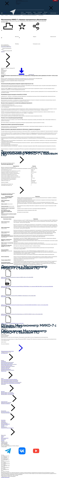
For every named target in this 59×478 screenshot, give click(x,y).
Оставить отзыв (4, 328)
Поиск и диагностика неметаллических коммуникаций (10, 383)
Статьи (2, 437)
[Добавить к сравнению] (8, 26)
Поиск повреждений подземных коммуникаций (9, 381)
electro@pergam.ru (4, 353)
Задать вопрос (3, 334)
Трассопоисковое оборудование (7, 363)
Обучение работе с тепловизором (7, 392)
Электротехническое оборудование (7, 362)
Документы (3, 72)
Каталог (2, 360)
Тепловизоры (3, 361)
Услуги (2, 378)
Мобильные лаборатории (5, 367)
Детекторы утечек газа (5, 368)
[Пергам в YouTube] (36, 454)
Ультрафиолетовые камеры (6, 369)
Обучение (3, 391)
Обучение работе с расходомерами (7, 394)
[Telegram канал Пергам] (8, 454)
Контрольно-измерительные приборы (8, 366)
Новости (2, 436)
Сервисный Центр (4, 401)
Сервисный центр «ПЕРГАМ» (6, 402)
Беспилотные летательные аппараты (7, 370)
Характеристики (4, 70)
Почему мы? (3, 421)
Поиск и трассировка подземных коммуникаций (9, 380)
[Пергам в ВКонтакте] (22, 454)
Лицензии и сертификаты (5, 403)
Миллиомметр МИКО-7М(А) (6, 46)
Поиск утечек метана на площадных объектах (9, 379)
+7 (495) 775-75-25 (4, 352)
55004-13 (2, 51)
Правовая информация (5, 477)
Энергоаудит (3, 384)
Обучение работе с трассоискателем (7, 393)
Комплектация (3, 71)
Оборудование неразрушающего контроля (9, 364)
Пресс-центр (3, 435)
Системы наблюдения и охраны (6, 365)
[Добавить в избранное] (22, 26)
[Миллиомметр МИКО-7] (5, 52)
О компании (3, 420)
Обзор (2, 69)
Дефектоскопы (3, 371)
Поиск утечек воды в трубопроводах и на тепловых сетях (11, 382)
